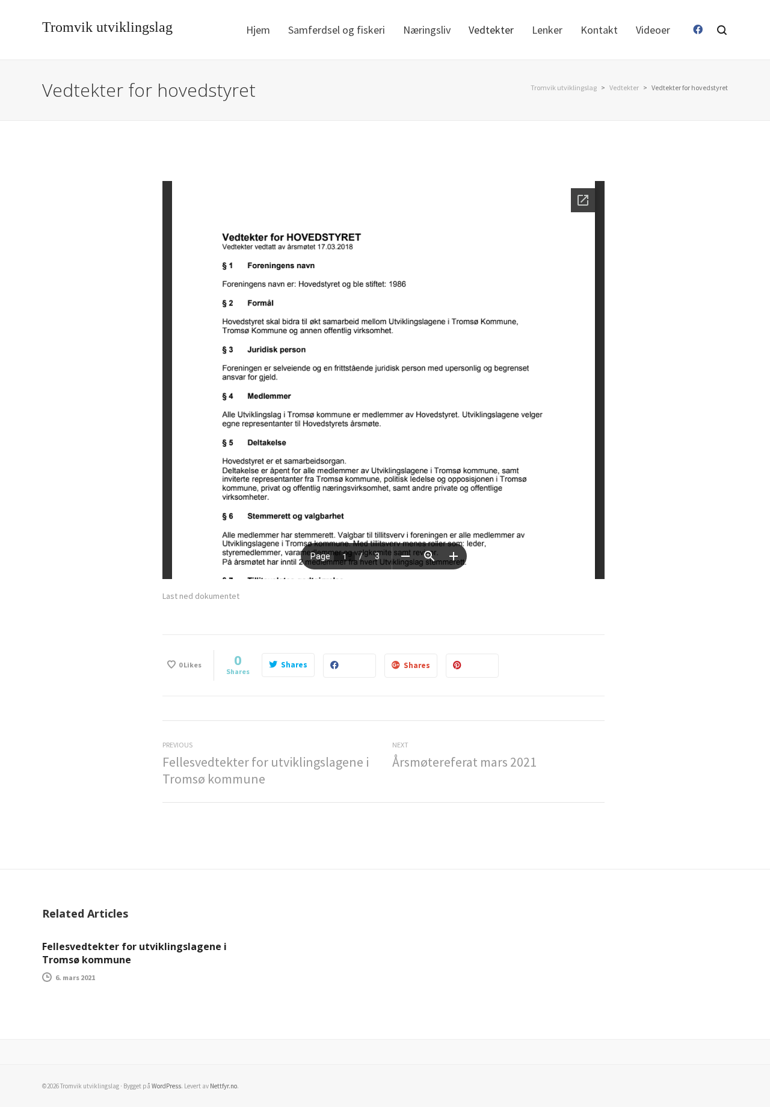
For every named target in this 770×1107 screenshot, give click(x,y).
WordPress (166, 1086)
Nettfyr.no (223, 1086)
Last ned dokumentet (200, 595)
